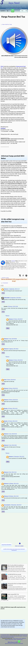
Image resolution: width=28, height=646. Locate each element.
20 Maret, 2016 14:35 (12, 421)
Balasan (7, 315)
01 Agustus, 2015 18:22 (13, 348)
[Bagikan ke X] (20, 275)
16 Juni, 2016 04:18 (12, 433)
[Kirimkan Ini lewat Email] (1, 285)
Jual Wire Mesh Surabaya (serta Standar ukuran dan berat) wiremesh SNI (14, 550)
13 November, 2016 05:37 (15, 504)
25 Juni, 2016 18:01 (12, 445)
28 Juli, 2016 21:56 (12, 472)
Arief (5, 379)
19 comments (5, 282)
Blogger (6, 639)
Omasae (17, 638)
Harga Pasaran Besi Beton (6, 544)
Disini (2, 66)
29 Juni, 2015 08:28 (12, 338)
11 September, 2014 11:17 (14, 289)
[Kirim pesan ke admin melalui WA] (12, 12)
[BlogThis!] (2, 285)
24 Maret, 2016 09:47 (17, 319)
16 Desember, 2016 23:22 (18, 456)
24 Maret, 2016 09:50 (17, 360)
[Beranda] (20, 543)
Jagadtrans (24, 638)
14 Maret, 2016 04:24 (10, 379)
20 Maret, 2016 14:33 (12, 408)
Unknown (6, 289)
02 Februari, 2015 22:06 (13, 306)
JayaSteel (3, 128)
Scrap (11, 24)
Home (3, 24)
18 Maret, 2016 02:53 (13, 388)
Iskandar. (6, 408)
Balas (3, 293)
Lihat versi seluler (19, 546)
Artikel (15, 639)
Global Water (10, 639)
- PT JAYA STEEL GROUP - (5, 634)
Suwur (20, 638)
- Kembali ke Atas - (19, 639)
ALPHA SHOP (7, 297)
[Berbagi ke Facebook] (23, 275)
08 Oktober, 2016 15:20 (13, 496)
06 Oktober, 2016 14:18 (13, 483)
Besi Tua (7, 24)
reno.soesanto (7, 504)
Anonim (13, 260)
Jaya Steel (14, 2)
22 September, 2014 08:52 (15, 297)
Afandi (14, 638)
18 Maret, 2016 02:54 (13, 399)
